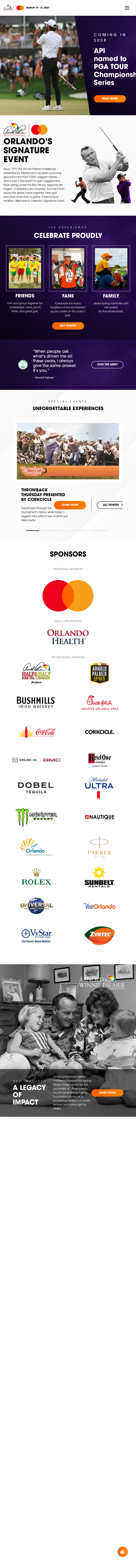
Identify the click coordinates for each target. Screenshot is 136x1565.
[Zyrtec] (99, 935)
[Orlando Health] (68, 637)
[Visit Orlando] (99, 906)
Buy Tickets (68, 326)
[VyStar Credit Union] (36, 935)
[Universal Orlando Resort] (36, 906)
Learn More (70, 498)
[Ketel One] (99, 760)
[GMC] (36, 760)
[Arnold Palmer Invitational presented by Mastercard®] (13, 8)
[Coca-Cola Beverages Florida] (36, 732)
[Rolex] (36, 876)
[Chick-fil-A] (99, 702)
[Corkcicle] (99, 732)
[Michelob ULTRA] (99, 788)
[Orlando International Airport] (36, 847)
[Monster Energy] (36, 817)
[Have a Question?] (123, 1552)
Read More (110, 98)
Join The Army (107, 364)
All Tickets (111, 498)
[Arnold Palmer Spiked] (99, 673)
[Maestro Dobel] (36, 788)
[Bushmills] (36, 702)
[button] (35, 530)
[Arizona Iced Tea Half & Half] (36, 673)
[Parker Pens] (99, 847)
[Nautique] (99, 817)
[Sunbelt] (100, 876)
